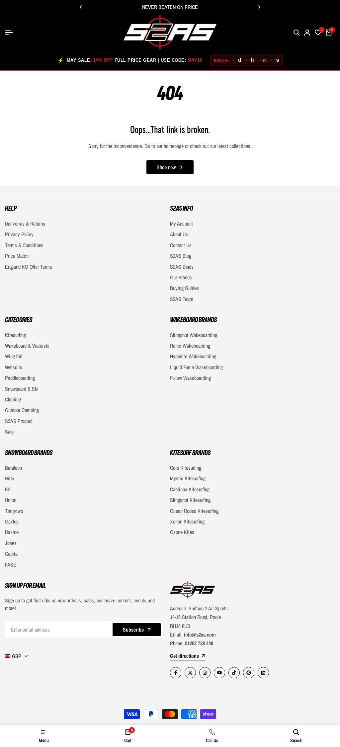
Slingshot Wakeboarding (193, 335)
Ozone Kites (182, 532)
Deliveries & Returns (25, 223)
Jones (11, 543)
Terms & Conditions (24, 245)
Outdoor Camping (22, 410)
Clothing (13, 399)
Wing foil (13, 356)
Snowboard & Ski (22, 388)
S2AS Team (181, 299)
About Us (179, 234)
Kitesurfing (15, 335)
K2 (7, 489)
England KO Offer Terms (28, 266)
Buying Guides (184, 288)
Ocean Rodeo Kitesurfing (194, 510)
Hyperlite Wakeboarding (193, 356)
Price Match (17, 255)
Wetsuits (13, 367)
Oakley (12, 521)
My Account (181, 223)
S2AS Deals (182, 266)
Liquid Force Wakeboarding (196, 367)
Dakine (12, 532)
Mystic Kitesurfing (188, 478)
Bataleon (13, 467)
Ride (9, 478)
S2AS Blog (180, 255)
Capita (11, 553)
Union (10, 500)
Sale (9, 431)
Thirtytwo (14, 510)
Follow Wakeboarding (190, 377)
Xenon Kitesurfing (187, 521)
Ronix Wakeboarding (190, 345)
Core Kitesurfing (185, 467)
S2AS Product (19, 421)
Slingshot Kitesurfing (190, 500)
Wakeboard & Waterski (27, 345)
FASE (10, 564)
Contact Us (181, 245)
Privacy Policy (19, 234)
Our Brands (181, 277)
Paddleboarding (20, 377)
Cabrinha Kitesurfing (190, 489)
